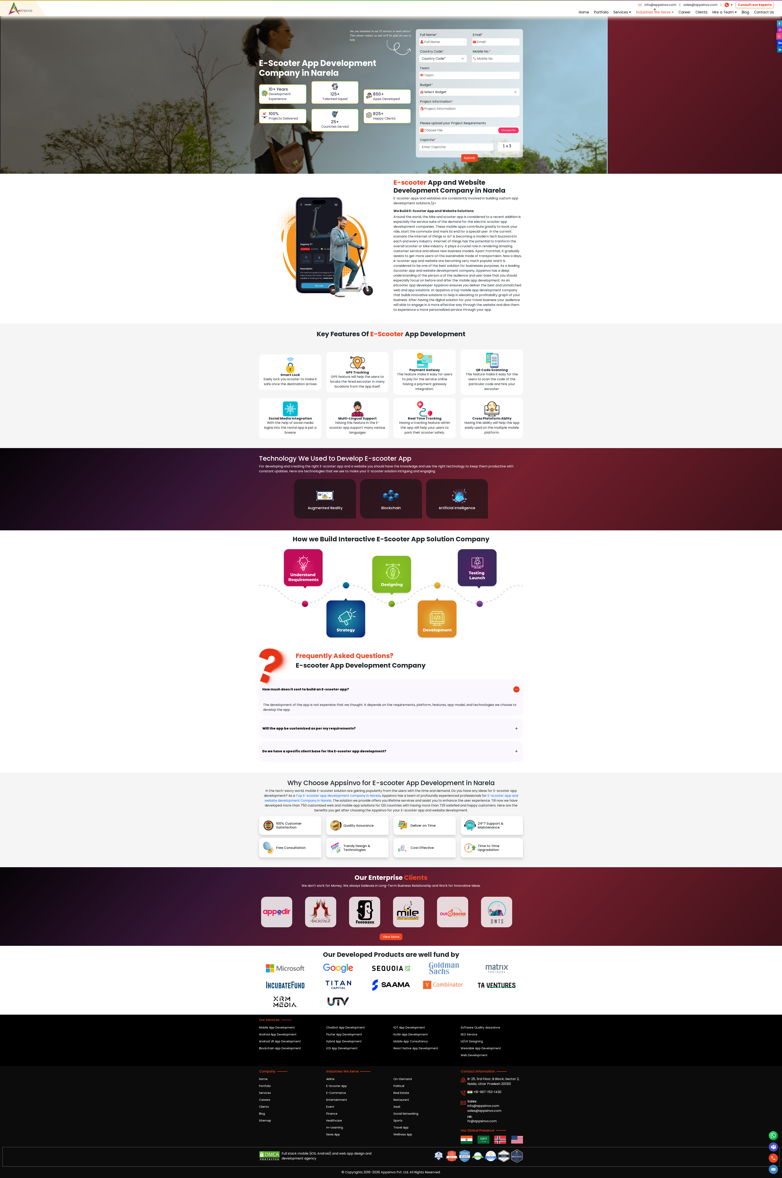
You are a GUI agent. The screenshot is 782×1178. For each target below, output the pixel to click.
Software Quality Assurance (480, 1027)
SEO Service (469, 1034)
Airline (330, 1079)
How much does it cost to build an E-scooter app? (305, 689)
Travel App (401, 1127)
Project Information (436, 101)
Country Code (432, 51)
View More (391, 936)
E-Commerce (336, 1093)
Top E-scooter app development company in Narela (338, 795)
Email (478, 34)
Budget (426, 84)
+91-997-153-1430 (486, 1092)
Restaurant (401, 1100)
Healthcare (334, 1121)
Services (621, 12)
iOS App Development (342, 1048)
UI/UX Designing (472, 1041)
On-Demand (402, 1079)
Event (330, 1107)
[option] (325, 498)
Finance (331, 1114)
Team (424, 68)
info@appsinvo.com (660, 4)
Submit (469, 158)
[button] (773, 1169)
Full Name (428, 34)
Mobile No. (482, 51)
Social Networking (405, 1114)
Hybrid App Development (344, 1041)
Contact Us (764, 12)
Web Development (474, 1055)
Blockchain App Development (280, 1048)
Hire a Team (723, 12)
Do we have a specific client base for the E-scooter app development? (324, 751)
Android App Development (278, 1034)
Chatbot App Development (345, 1027)
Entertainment (336, 1100)
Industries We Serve (654, 12)
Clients (701, 12)
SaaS (396, 1107)
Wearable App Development (481, 1048)
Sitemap (265, 1121)
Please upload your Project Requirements (453, 123)
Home (584, 12)
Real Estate (401, 1093)
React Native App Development (415, 1048)
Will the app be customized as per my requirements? (309, 728)
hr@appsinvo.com (482, 1121)
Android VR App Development (280, 1041)
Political (398, 1086)
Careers (264, 1100)
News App (333, 1134)
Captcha (428, 139)
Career (685, 12)
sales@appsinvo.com (700, 4)
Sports (397, 1121)
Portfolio (601, 12)
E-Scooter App (336, 1086)
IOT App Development (409, 1027)
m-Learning (334, 1127)
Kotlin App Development (410, 1034)
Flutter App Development (344, 1034)
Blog (745, 12)
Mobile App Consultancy (410, 1041)
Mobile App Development (277, 1027)
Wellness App (402, 1134)
